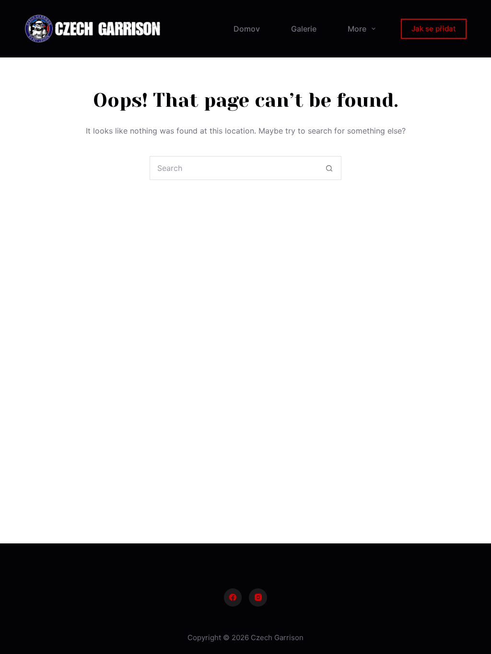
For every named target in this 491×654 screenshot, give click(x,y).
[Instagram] (258, 597)
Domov (247, 29)
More (357, 29)
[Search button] (329, 168)
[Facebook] (233, 597)
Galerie (303, 29)
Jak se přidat (433, 28)
